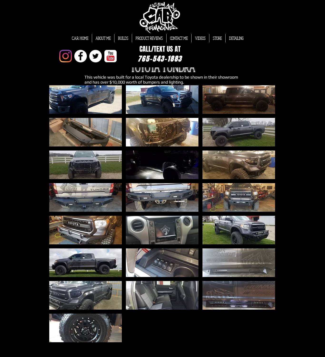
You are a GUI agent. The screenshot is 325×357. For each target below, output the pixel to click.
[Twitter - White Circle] (95, 56)
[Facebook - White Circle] (80, 56)
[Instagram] (65, 56)
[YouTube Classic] (110, 56)
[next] (266, 216)
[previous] (58, 216)
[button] (85, 99)
